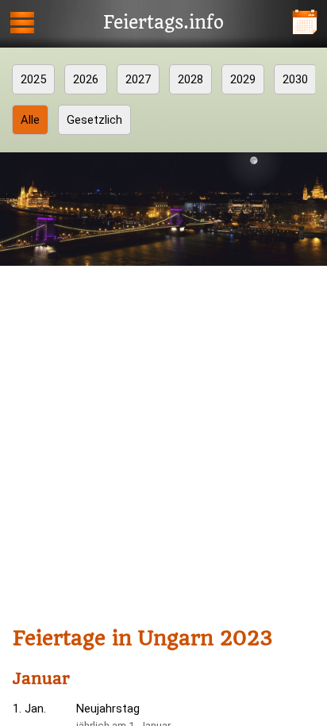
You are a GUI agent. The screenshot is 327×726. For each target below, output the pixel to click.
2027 (138, 79)
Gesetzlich (94, 120)
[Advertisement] (163, 441)
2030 (295, 79)
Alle (30, 120)
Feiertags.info (163, 23)
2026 (85, 79)
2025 (33, 79)
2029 (243, 79)
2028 (190, 79)
